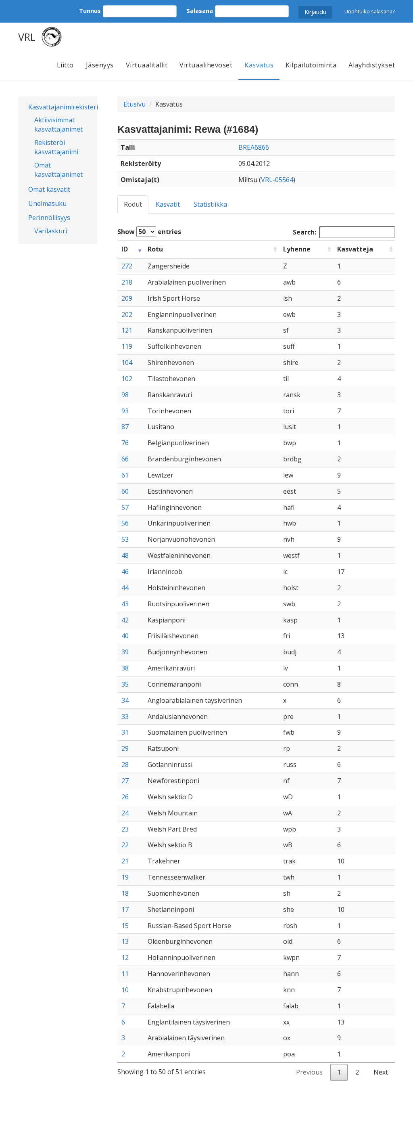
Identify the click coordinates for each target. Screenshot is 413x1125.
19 (125, 877)
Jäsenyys (100, 65)
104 (126, 362)
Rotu (155, 249)
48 (125, 555)
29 (125, 748)
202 (126, 314)
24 (125, 813)
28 (125, 764)
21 (125, 861)
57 (125, 507)
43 (125, 603)
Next (380, 1072)
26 (125, 796)
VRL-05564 (277, 179)
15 (125, 925)
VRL (26, 37)
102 (126, 378)
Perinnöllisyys (49, 217)
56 (125, 523)
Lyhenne (297, 249)
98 (125, 394)
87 (125, 426)
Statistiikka (210, 204)
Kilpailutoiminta (311, 65)
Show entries (149, 231)
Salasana (199, 11)
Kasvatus (258, 65)
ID (124, 249)
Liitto (65, 65)
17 (125, 909)
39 (125, 651)
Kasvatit (168, 204)
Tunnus (90, 11)
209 (126, 298)
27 (125, 780)
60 (125, 491)
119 (126, 346)
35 (125, 684)
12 (125, 957)
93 (125, 410)
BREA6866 (253, 147)
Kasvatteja (355, 249)
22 (125, 844)
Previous (309, 1072)
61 (125, 475)
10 (125, 989)
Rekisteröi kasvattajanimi (56, 147)
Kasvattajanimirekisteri (59, 107)
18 (125, 893)
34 (125, 700)
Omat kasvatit (49, 189)
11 (125, 973)
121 (126, 330)
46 (125, 571)
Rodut (133, 204)
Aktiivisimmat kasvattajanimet (58, 124)
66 (125, 459)
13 (125, 941)
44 (125, 587)
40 (125, 635)
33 (125, 716)
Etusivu (134, 104)
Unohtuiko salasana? (369, 11)
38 (125, 668)
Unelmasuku (47, 203)
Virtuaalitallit (147, 65)
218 (126, 282)
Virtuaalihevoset (205, 65)
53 (125, 539)
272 (126, 266)
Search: (304, 232)
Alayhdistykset (371, 65)
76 (125, 442)
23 (125, 829)
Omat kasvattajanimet (58, 170)
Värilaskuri (50, 230)
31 (125, 732)
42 (125, 620)
